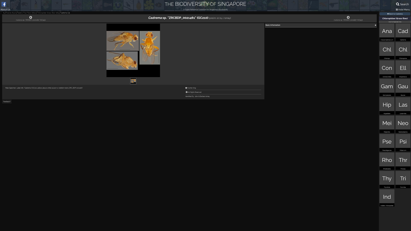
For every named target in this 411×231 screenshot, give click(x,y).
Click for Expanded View (395, 21)
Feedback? (6, 101)
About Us (5, 9)
